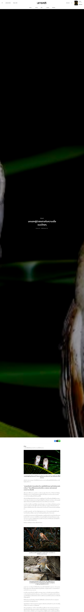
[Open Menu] (2, 3)
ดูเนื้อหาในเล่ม (80, 4)
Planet (42, 218)
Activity (36, 7)
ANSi (41, 7)
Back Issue (68, 2)
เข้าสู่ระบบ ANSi (15, 2)
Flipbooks (53, 7)
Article (30, 7)
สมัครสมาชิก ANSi (8, 2)
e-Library (47, 7)
